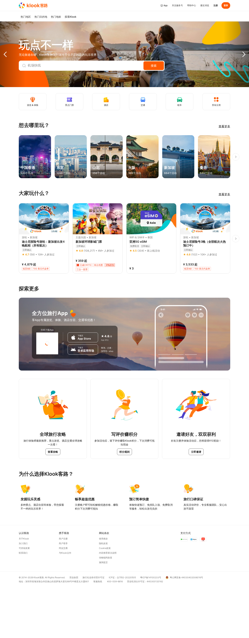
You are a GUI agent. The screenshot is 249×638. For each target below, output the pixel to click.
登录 (226, 5)
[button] (13, 54)
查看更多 (224, 126)
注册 (215, 5)
